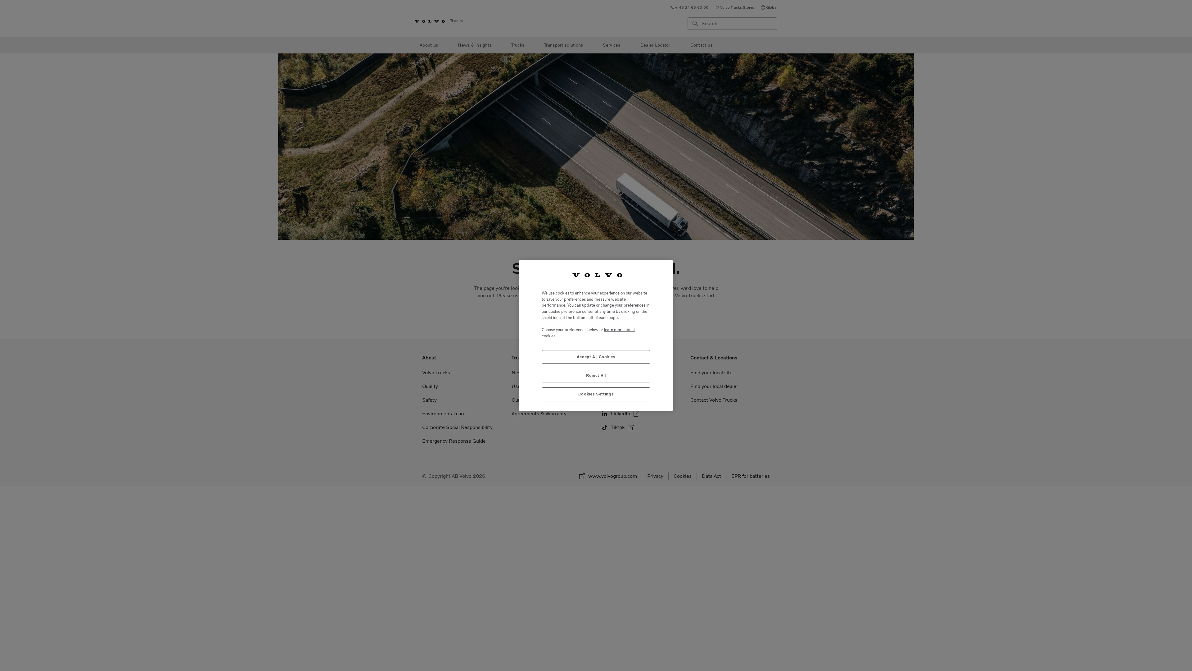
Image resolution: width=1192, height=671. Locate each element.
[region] (596, 335)
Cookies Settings (596, 394)
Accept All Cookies (596, 356)
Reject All (596, 375)
